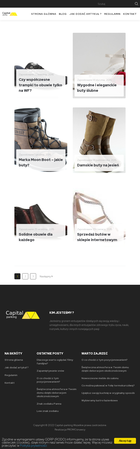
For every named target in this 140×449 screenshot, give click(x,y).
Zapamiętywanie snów (50, 370)
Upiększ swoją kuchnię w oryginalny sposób (108, 393)
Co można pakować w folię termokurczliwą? (108, 385)
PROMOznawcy (76, 429)
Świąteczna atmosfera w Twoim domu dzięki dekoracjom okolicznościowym (56, 392)
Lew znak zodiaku (48, 411)
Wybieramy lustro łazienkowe (99, 400)
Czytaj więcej (29, 93)
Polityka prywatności (33, 446)
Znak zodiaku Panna (49, 403)
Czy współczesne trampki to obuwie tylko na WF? (40, 85)
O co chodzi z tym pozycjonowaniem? (48, 380)
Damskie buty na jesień (98, 165)
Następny (45, 276)
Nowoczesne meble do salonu (99, 378)
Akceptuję (125, 441)
